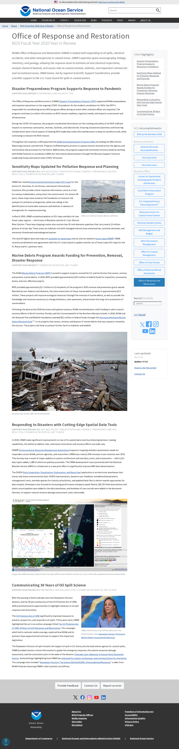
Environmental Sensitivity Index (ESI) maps (50, 182)
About (14, 25)
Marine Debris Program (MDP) (36, 273)
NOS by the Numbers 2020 (149, 134)
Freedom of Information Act (139, 711)
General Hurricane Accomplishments (149, 148)
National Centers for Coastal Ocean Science (149, 214)
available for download (59, 238)
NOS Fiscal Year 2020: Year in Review (37, 25)
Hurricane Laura (149, 165)
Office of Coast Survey (149, 262)
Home (5, 25)
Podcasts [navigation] (107, 20)
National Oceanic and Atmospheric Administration (59, 13)
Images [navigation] (132, 20)
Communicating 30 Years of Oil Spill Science (148, 112)
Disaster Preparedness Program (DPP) (77, 101)
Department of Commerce (38, 738)
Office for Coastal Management (149, 253)
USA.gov (129, 725)
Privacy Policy (132, 721)
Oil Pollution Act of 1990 (28, 616)
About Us (76, 711)
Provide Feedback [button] (67, 685)
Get (140, 314)
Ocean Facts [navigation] (48, 20)
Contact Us (139, 373)
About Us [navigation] (145, 20)
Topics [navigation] (63, 20)
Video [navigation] (120, 20)
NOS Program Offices (82, 715)
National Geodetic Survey (149, 222)
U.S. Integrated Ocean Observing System (149, 203)
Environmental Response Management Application (44, 450)
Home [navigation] (34, 20)
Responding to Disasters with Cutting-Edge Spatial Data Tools (149, 102)
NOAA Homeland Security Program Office (76, 141)
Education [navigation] (80, 20)
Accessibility (131, 715)
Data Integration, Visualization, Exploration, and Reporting (51, 472)
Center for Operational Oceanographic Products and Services (149, 179)
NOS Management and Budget (149, 232)
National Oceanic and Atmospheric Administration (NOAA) (91, 738)
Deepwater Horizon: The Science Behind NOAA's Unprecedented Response (75, 662)
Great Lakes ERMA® (104, 238)
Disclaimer (77, 725)
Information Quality (135, 718)
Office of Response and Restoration (149, 282)
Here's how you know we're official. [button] (111, 2)
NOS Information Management (149, 243)
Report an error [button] (112, 685)
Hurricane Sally (149, 157)
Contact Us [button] (90, 685)
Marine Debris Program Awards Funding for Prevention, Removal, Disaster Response (148, 89)
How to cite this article (145, 367)
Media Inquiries (79, 718)
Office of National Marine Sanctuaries (149, 271)
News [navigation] (94, 20)
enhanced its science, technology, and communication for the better (94, 658)
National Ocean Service (58, 9)
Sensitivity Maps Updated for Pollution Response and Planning (149, 76)
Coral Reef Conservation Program (149, 192)
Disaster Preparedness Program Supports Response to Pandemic (148, 64)
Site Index (77, 721)
